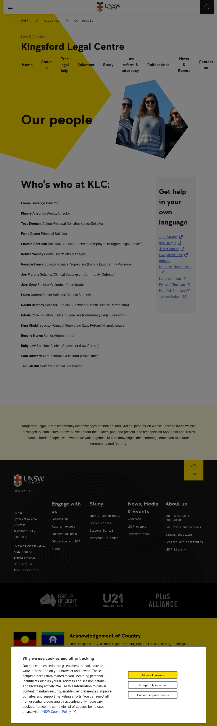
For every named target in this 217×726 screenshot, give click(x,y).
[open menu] (10, 7)
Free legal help (64, 65)
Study (108, 64)
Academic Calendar (103, 538)
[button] (193, 470)
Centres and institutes (184, 542)
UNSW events (137, 526)
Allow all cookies (153, 675)
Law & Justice (33, 36)
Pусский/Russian (175, 284)
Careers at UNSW (64, 534)
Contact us (206, 64)
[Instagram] (166, 20)
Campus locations (179, 534)
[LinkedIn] (144, 20)
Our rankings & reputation (177, 518)
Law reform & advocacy (130, 65)
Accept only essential (153, 685)
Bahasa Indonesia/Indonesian (175, 263)
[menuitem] (27, 65)
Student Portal (101, 530)
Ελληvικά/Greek (174, 255)
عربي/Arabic (171, 237)
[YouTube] (188, 20)
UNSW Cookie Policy (59, 711)
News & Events (184, 65)
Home (27, 64)
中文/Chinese (172, 249)
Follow (132, 21)
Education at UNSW (65, 541)
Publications (158, 64)
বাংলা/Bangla (171, 243)
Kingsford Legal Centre (73, 46)
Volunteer (86, 64)
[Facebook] (155, 20)
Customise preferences (153, 695)
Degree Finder (100, 523)
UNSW (25, 20)
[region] (108, 685)
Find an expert (63, 526)
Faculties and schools (183, 527)
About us (51, 20)
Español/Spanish (175, 290)
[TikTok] (177, 20)
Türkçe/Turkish (173, 296)
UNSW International (104, 516)
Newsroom (134, 519)
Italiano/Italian (173, 278)
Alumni (56, 549)
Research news (139, 534)
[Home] (109, 7)
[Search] (207, 7)
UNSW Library (176, 549)
